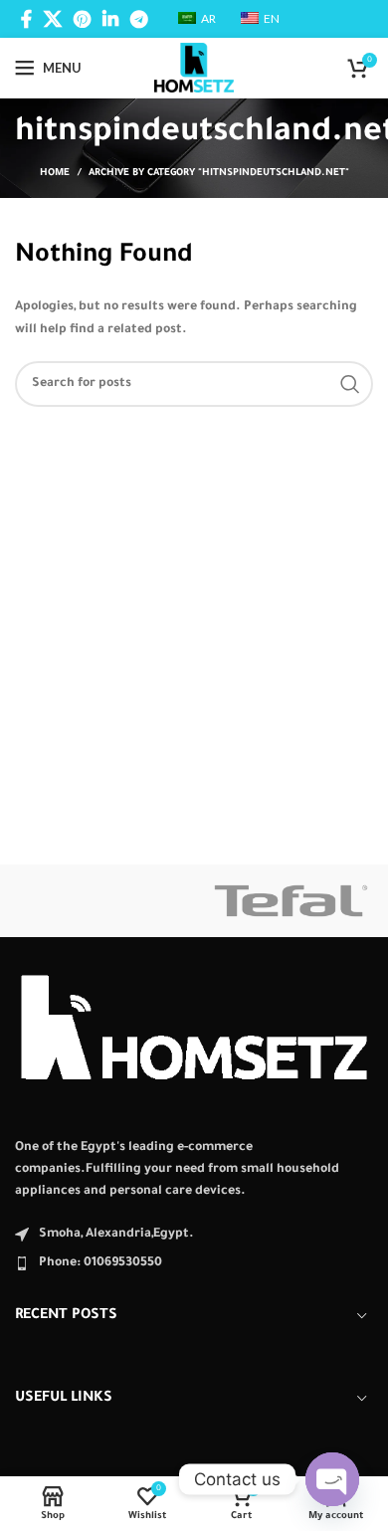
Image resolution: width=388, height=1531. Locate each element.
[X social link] (53, 19)
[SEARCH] (350, 384)
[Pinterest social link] (82, 19)
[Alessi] (97, 900)
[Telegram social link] (138, 19)
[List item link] (194, 1263)
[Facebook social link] (26, 19)
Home (55, 173)
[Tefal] (291, 900)
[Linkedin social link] (110, 19)
